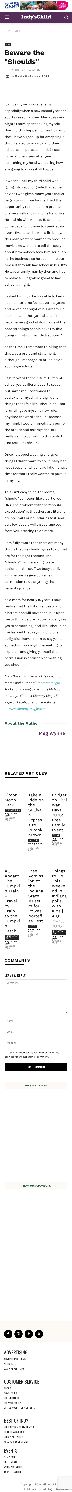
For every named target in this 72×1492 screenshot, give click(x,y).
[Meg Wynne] (8, 69)
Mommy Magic (49, 683)
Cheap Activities (13, 1436)
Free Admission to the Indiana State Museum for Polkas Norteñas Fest (35, 895)
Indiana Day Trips (12, 937)
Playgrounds (13, 810)
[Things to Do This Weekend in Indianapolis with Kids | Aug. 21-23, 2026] (59, 862)
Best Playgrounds (14, 1431)
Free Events (11, 1461)
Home (8, 30)
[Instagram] (18, 1334)
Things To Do (58, 932)
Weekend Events (13, 1466)
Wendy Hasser (35, 843)
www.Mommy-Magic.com (27, 708)
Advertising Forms (15, 1358)
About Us (9, 1388)
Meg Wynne (33, 70)
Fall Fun (33, 840)
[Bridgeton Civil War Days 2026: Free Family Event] (59, 786)
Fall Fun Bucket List (16, 1441)
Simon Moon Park (11, 799)
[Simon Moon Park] (12, 786)
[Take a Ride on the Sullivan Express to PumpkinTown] (36, 786)
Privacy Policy (13, 1402)
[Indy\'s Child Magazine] (36, 17)
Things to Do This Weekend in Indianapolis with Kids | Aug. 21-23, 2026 (59, 898)
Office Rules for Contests (19, 1407)
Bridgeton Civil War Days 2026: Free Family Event (59, 812)
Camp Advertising (14, 1368)
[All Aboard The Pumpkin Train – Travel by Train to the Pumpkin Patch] (12, 862)
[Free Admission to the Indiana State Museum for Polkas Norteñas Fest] (36, 862)
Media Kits (10, 1363)
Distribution (11, 1397)
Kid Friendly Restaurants (19, 1427)
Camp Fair (10, 1457)
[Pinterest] (29, 1334)
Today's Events (12, 1471)
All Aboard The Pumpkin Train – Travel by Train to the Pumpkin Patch (12, 900)
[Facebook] (8, 1334)
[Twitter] (39, 1334)
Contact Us (10, 1393)
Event (56, 835)
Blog (17, 30)
